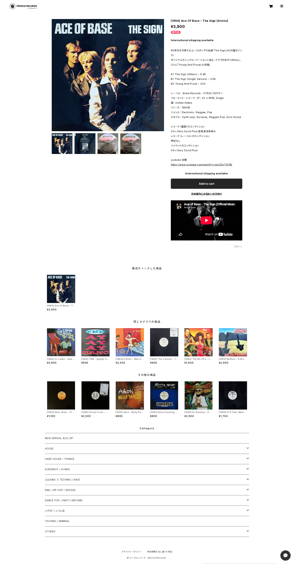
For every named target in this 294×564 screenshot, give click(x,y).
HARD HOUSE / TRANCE (60, 458)
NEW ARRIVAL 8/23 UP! (59, 438)
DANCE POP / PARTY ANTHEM (63, 500)
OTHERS (50, 531)
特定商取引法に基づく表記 (160, 551)
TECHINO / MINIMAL (57, 521)
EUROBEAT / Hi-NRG (57, 469)
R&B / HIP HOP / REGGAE (60, 490)
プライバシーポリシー (131, 551)
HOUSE (49, 448)
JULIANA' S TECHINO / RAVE (62, 479)
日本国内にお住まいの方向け (206, 193)
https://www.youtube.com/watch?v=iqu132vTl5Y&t (201, 164)
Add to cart (206, 183)
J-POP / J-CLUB (55, 510)
